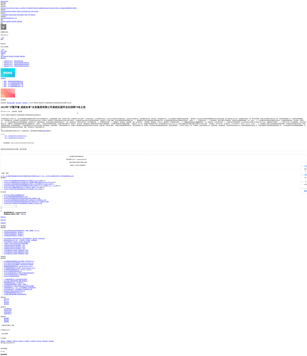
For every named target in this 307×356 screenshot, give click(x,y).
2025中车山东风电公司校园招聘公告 (14, 195)
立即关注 (23, 214)
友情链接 (51, 341)
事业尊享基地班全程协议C (21, 66)
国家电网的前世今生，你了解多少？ (14, 282)
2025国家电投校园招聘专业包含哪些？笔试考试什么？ (19, 261)
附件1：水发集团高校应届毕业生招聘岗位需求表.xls (16, 135)
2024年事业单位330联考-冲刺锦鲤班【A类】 (16, 253)
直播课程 (6, 321)
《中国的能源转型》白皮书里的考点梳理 (15, 279)
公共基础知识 (4, 14)
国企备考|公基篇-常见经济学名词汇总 (14, 291)
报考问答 (8, 11)
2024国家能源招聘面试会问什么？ (13, 292)
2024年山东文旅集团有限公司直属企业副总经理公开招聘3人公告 (22, 198)
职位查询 (6, 302)
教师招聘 (68, 8)
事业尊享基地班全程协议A (21, 62)
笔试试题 (3, 18)
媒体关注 (21, 341)
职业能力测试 (12, 14)
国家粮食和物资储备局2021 (15, 81)
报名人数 (30, 11)
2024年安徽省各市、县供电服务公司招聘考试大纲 (18, 289)
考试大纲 (8, 8)
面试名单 (46, 8)
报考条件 (14, 11)
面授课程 (3, 58)
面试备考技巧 (8, 313)
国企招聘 (45, 131)
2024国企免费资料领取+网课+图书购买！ (15, 294)
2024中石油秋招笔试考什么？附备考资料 (15, 274)
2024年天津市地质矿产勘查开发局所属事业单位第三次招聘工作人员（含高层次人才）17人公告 (31, 185)
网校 (5, 81)
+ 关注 (2, 37)
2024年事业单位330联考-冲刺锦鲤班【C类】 (16, 250)
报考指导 (8, 21)
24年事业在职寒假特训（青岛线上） (14, 234)
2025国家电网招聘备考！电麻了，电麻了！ (16, 284)
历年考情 (35, 11)
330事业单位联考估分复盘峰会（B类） (15, 247)
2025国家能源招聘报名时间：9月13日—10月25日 (17, 269)
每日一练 (14, 18)
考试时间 (35, 8)
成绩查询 (41, 8)
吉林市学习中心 (8, 61)
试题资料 (19, 21)
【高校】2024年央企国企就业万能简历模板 (16, 243)
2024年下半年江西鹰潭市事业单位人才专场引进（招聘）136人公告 (23, 187)
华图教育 (3, 53)
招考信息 (3, 21)
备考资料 (14, 21)
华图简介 (3, 341)
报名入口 (18, 8)
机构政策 (63, 8)
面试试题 (8, 18)
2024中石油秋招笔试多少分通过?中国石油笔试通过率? (19, 273)
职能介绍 (19, 11)
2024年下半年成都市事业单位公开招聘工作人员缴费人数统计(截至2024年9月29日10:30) (28, 182)
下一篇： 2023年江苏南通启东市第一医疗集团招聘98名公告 (57, 176)
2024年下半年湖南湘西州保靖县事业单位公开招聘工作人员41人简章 (23, 180)
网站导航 (45, 341)
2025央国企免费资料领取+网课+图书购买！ (16, 281)
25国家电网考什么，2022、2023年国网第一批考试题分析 (20, 287)
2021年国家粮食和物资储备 (15, 83)
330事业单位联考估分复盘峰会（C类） (15, 245)
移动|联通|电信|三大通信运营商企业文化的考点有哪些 (19, 286)
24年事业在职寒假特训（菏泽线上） (14, 235)
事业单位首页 (4, 1)
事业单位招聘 (11, 103)
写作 (29, 14)
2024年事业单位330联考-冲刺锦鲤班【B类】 (16, 252)
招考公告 (3, 8)
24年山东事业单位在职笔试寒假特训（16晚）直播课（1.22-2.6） (22, 230)
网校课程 (6, 320)
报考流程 (3, 11)
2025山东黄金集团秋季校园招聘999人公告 (16, 196)
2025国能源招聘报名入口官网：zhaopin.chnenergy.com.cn (19, 268)
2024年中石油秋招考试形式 (11, 276)
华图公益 (15, 341)
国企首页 (18, 103)
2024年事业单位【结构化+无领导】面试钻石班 (17, 242)
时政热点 (32, 14)
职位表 (13, 8)
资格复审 (30, 8)
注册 (5, 51)
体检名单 (52, 8)
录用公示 (57, 8)
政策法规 (25, 11)
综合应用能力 (20, 14)
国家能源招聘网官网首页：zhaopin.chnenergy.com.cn (18, 266)
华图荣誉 (9, 341)
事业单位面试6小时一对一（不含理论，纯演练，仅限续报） (21, 240)
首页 (2, 56)
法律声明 (33, 341)
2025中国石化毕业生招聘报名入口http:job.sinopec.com (18, 263)
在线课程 (3, 78)
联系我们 (27, 341)
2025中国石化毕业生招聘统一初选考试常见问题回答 (18, 264)
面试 (26, 14)
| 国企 (2, 54)
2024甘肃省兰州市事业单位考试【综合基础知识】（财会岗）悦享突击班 (24, 238)
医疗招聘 (73, 8)
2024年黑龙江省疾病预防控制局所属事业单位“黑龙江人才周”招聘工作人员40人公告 (27, 184)
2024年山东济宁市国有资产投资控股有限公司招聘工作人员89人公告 (23, 203)
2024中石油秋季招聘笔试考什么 (13, 271)
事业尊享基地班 (18, 61)
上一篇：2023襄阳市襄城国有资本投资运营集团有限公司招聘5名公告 (20, 176)
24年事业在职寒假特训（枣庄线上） (14, 232)
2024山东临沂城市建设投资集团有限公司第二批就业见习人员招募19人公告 (25, 200)
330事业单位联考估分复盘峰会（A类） (15, 248)
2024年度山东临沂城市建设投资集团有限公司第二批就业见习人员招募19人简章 (26, 201)
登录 (2, 51)
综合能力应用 (8, 310)
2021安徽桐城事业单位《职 (15, 84)
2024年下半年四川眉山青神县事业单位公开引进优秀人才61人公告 (22, 189)
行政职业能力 (8, 312)
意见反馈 (39, 341)
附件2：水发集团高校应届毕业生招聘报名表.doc (15, 137)
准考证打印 (24, 8)
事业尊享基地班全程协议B (21, 64)
